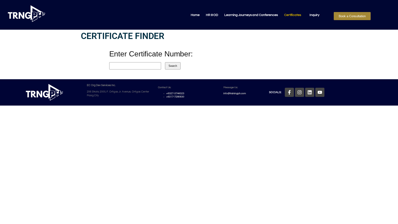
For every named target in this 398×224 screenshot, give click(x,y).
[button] (293, 15)
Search (173, 65)
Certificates (292, 15)
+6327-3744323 (175, 93)
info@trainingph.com (234, 93)
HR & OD (212, 15)
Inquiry (314, 15)
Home (195, 15)
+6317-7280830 (175, 96)
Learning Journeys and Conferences (251, 15)
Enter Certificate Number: (151, 54)
